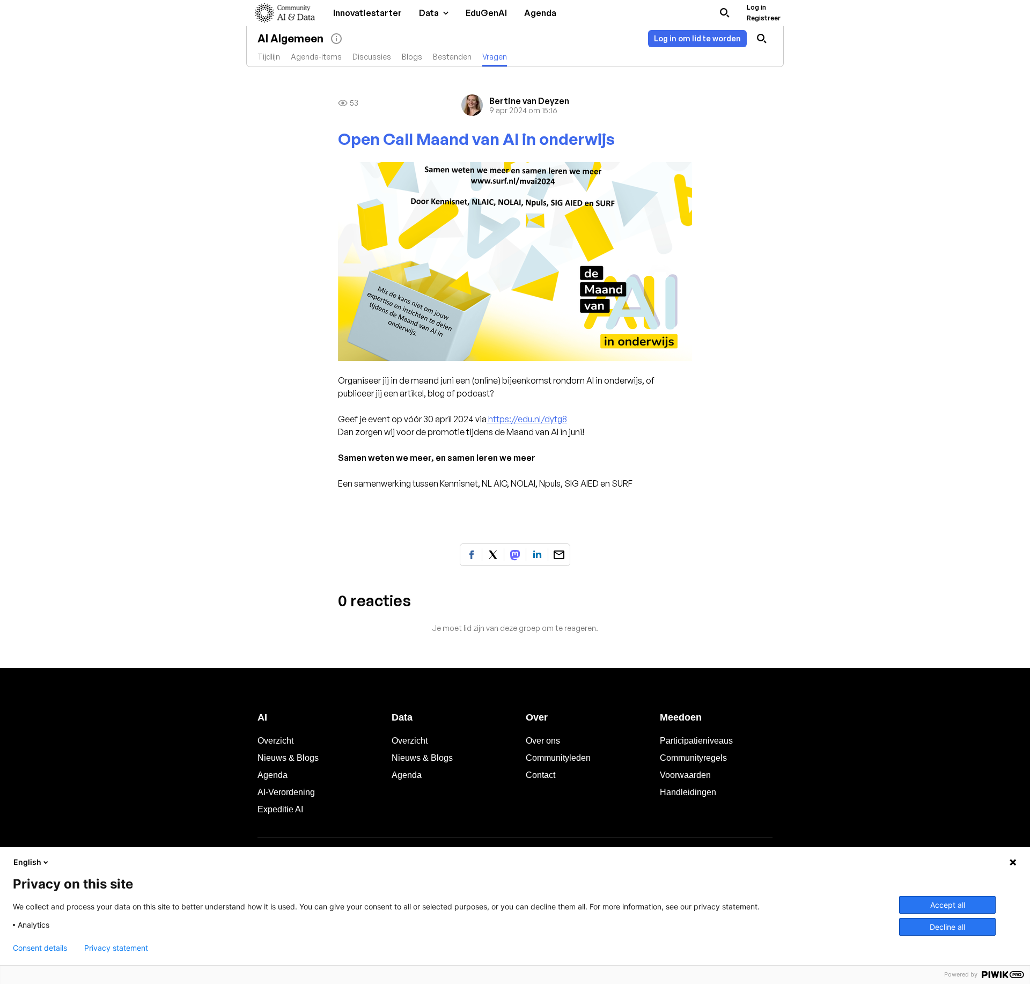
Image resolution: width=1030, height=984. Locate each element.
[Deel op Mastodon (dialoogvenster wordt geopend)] (515, 555)
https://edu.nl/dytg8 (527, 419)
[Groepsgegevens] (336, 38)
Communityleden (558, 757)
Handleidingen (688, 792)
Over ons (543, 740)
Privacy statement (116, 948)
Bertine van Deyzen (529, 101)
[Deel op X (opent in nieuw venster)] (493, 555)
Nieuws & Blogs (288, 757)
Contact (540, 775)
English (27, 861)
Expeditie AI (280, 809)
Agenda (273, 775)
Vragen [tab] (494, 56)
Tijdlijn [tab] (269, 56)
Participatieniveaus (696, 740)
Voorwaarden (685, 775)
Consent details (40, 948)
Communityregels (693, 757)
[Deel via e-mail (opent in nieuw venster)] (559, 555)
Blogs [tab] (412, 56)
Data (402, 717)
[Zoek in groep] (762, 38)
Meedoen (681, 717)
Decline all (947, 926)
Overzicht (275, 740)
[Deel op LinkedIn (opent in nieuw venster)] (537, 555)
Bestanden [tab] (452, 56)
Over (537, 717)
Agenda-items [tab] (316, 56)
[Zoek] (725, 13)
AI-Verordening (286, 792)
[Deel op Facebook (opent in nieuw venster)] (471, 555)
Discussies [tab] (371, 56)
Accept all (947, 904)
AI (262, 717)
